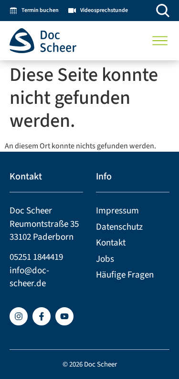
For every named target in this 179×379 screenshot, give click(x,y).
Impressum (117, 210)
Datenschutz (119, 227)
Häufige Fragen (125, 274)
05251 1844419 (36, 257)
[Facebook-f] (41, 316)
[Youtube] (64, 316)
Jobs (105, 259)
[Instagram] (19, 316)
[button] (159, 40)
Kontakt (111, 242)
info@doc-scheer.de (29, 277)
